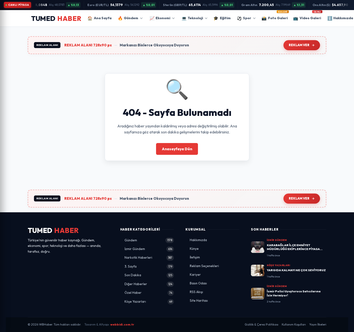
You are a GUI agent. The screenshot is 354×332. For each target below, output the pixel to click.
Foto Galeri (275, 17)
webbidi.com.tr (122, 324)
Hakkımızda (198, 240)
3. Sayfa (148, 266)
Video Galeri (307, 17)
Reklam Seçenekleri (204, 266)
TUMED (53, 230)
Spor (244, 18)
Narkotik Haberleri (148, 257)
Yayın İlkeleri (317, 324)
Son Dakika (148, 275)
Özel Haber (148, 292)
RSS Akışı (196, 292)
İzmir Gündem (148, 249)
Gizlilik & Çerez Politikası (261, 324)
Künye (194, 249)
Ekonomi (160, 18)
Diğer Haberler (148, 284)
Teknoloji (192, 18)
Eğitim (222, 18)
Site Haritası (199, 300)
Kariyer (195, 274)
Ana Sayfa (99, 18)
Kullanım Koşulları (294, 324)
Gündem (128, 18)
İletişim (195, 257)
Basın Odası (198, 283)
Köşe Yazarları (148, 301)
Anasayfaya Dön (177, 149)
